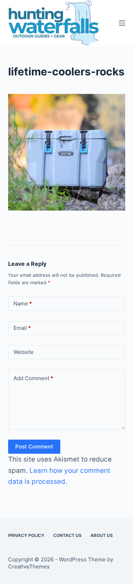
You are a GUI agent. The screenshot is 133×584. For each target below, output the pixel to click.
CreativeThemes (29, 566)
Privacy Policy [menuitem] (26, 535)
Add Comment (33, 378)
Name (22, 303)
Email (22, 328)
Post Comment (34, 446)
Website (23, 352)
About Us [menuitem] (101, 535)
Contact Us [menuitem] (67, 535)
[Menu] (122, 23)
